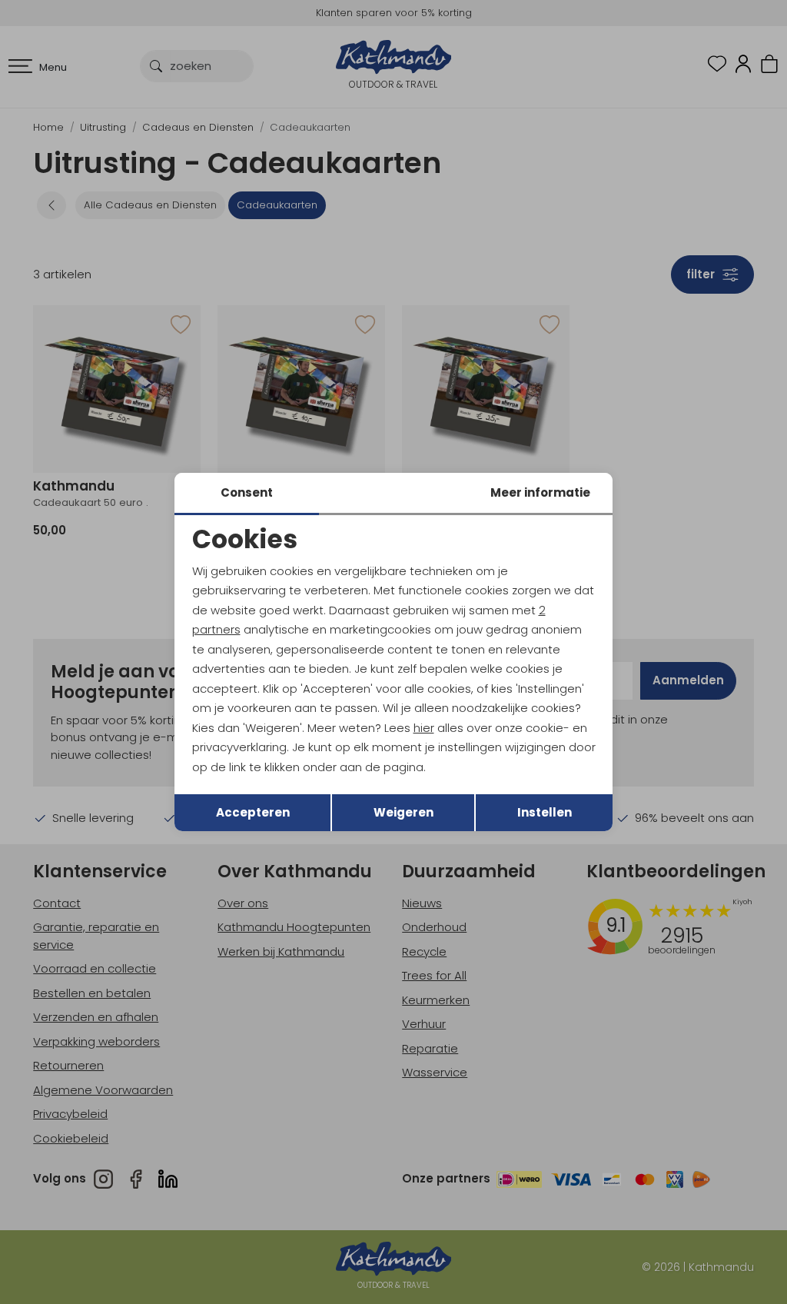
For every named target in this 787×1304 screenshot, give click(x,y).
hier (423, 728)
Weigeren (403, 812)
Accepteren (253, 812)
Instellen (544, 812)
